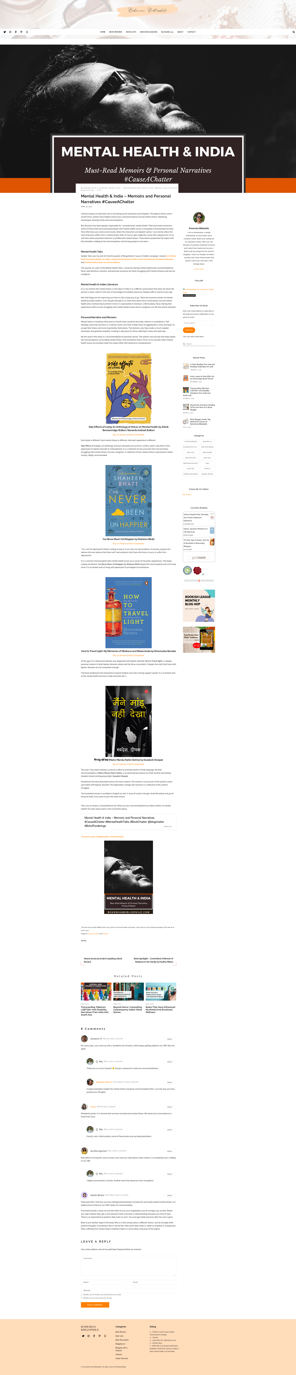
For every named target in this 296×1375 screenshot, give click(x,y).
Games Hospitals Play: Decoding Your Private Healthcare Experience (196, 518)
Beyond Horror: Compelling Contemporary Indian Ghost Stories (127, 1009)
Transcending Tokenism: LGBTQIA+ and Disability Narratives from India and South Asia (94, 1011)
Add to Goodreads (136, 435)
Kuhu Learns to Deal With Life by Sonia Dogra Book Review (202, 377)
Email (136, 1282)
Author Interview (190, 441)
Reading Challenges (191, 474)
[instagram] (10, 32)
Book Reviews (115, 32)
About (180, 32)
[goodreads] (27, 32)
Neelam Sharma (104, 1082)
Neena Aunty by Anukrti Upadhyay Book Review (103, 960)
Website (86, 1290)
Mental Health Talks (166, 188)
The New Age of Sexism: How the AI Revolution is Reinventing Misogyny (196, 543)
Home (102, 32)
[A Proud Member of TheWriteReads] (197, 574)
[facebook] (16, 32)
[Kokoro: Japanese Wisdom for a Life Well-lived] (212, 533)
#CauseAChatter (132, 188)
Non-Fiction (87, 190)
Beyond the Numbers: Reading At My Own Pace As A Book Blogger (202, 407)
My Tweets (187, 494)
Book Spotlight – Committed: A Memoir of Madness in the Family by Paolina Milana (153, 960)
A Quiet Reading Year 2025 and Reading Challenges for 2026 (202, 365)
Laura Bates (188, 549)
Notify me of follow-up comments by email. (102, 1295)
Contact (191, 32)
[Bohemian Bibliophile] (148, 17)
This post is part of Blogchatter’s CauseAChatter (102, 837)
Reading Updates (207, 474)
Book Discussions (148, 32)
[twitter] (4, 32)
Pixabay (105, 934)
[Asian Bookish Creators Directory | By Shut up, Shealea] (203, 574)
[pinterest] (21, 32)
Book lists (148, 188)
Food (207, 463)
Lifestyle (207, 468)
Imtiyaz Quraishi (93, 934)
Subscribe (189, 330)
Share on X (168, 826)
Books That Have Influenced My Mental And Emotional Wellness (160, 1009)
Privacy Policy (121, 1367)
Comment (88, 1258)
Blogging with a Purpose (94, 188)
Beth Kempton (189, 535)
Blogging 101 (167, 32)
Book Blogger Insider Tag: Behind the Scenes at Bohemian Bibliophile (200, 421)
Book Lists (131, 32)
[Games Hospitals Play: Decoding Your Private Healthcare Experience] (212, 519)
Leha (93, 1106)
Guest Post (190, 468)
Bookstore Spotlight (190, 463)
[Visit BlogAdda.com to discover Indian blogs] (199, 292)
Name (86, 1282)
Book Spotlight (190, 458)
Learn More (199, 269)
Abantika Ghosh (189, 524)
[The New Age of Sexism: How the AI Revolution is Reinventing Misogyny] (212, 545)
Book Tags (207, 458)
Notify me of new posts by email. (97, 1298)
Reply (170, 1039)
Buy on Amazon (120, 435)
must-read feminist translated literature (155, 259)
